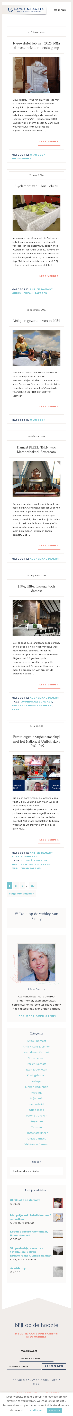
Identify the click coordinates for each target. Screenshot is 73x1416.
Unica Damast (36, 1138)
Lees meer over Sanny (37, 1016)
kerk (16, 709)
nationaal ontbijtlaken (31, 864)
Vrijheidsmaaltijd (26, 868)
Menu (62, 10)
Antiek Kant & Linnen (36, 1046)
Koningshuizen (36, 1075)
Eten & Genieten (24, 856)
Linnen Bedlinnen (36, 1086)
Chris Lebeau (22, 293)
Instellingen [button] (35, 1410)
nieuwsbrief (22, 158)
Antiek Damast (41, 289)
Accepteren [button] (54, 1411)
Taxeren (41, 293)
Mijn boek (37, 154)
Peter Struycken (36, 1115)
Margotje (36, 1092)
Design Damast (36, 1063)
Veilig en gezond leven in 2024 (36, 321)
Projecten (36, 1121)
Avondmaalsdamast (36, 701)
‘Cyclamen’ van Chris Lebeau (36, 186)
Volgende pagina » (21, 894)
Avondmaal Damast (45, 558)
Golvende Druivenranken (32, 705)
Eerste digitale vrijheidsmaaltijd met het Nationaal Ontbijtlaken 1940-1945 (36, 741)
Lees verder (49, 141)
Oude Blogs (36, 1109)
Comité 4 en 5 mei (35, 860)
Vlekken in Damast (36, 1144)
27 (34, 885)
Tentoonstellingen (36, 1132)
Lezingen (36, 1081)
